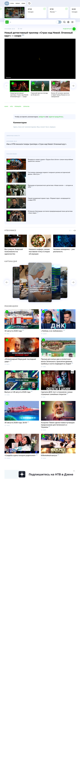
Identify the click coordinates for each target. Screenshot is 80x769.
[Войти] (68, 22)
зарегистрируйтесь (56, 117)
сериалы (26, 106)
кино (6, 106)
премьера (18, 106)
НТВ (11, 106)
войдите (42, 117)
